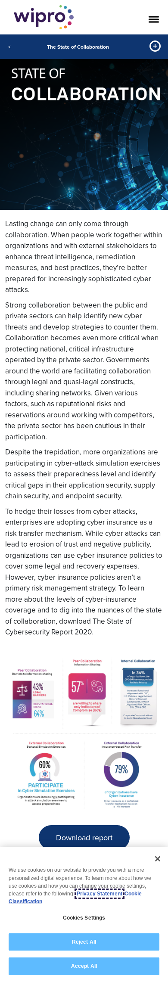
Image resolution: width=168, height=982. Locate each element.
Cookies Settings (84, 918)
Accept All (84, 966)
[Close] (157, 858)
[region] (84, 914)
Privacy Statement (99, 894)
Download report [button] (84, 837)
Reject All (84, 942)
